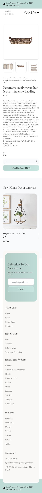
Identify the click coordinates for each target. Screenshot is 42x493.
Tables (7, 444)
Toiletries (9, 399)
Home (5, 78)
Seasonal (8, 391)
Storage (8, 439)
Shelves (8, 435)
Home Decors (10, 322)
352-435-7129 (11, 458)
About (7, 317)
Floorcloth (9, 422)
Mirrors (8, 427)
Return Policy (10, 348)
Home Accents (11, 378)
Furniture (8, 326)
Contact (8, 343)
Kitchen (8, 382)
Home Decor (14, 78)
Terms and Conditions (14, 352)
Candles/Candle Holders (15, 369)
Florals (8, 374)
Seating (8, 431)
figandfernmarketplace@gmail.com (19, 463)
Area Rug (8, 418)
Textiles (8, 395)
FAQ (7, 339)
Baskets (22, 78)
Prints (7, 386)
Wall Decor (9, 403)
